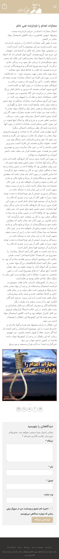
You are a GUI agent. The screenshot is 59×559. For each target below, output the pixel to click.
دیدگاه (49, 441)
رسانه (20, 547)
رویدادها (27, 547)
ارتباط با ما (11, 547)
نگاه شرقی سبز (30, 555)
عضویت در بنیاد (37, 547)
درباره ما (48, 547)
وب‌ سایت (48, 494)
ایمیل (49, 480)
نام (51, 467)
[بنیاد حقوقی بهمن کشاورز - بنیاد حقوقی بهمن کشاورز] (29, 7)
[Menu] (55, 6)
